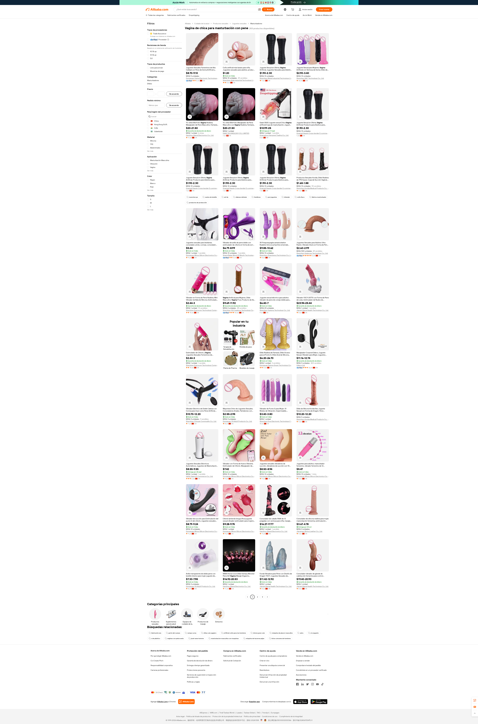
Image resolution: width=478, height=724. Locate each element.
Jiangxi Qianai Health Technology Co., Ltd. (313, 310)
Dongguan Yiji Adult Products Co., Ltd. (237, 421)
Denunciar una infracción (269, 682)
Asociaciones (301, 675)
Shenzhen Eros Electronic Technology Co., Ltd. (276, 421)
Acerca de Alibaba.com (160, 651)
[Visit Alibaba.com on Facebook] (297, 684)
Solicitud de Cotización (232, 661)
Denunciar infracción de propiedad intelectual (273, 676)
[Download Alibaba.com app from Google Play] (319, 701)
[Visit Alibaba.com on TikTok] (322, 684)
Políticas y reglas (193, 682)
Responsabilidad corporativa (162, 665)
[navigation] (164, 310)
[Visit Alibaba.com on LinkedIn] (302, 684)
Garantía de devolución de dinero (199, 661)
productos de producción (198, 202)
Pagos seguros (192, 656)
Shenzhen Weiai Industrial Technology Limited (276, 78)
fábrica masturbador (319, 197)
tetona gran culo (259, 633)
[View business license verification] (261, 720)
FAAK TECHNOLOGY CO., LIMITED (236, 133)
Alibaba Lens (162, 702)
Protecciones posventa (196, 670)
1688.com (213, 713)
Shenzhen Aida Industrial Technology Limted (239, 80)
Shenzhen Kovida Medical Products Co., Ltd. (313, 188)
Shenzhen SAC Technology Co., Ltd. (310, 78)
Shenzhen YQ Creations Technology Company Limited (239, 310)
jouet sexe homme (197, 638)
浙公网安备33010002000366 (279, 720)
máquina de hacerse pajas (255, 638)
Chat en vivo (264, 661)
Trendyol (265, 713)
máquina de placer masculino (282, 633)
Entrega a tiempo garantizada (198, 665)
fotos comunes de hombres (281, 638)
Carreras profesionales (159, 670)
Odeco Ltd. (301, 365)
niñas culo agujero (210, 633)
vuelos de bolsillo (211, 197)
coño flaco (300, 197)
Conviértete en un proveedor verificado (311, 670)
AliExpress (204, 713)
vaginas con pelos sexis (175, 638)
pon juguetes (272, 197)
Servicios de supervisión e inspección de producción (201, 676)
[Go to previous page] (247, 597)
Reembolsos (264, 670)
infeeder (287, 197)
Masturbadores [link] (256, 24)
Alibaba (188, 24)
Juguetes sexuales (239, 24)
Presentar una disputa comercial (272, 665)
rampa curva (191, 633)
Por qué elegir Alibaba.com (161, 656)
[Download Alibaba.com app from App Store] (300, 701)
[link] (475, 700)
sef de (226, 197)
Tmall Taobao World (226, 713)
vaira (301, 633)
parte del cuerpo (174, 633)
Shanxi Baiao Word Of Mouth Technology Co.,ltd (239, 255)
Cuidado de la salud (201, 24)
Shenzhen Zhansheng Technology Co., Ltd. (276, 255)
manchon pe (193, 197)
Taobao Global (249, 713)
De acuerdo (174, 94)
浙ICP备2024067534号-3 (302, 720)
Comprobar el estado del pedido (308, 665)
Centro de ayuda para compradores (273, 656)
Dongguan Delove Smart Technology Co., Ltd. (276, 365)
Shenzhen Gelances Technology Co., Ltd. (312, 253)
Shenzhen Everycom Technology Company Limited (202, 310)
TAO (258, 713)
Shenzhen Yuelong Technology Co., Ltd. (275, 310)
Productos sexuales (220, 24)
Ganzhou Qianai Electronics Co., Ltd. (200, 135)
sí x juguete (315, 633)
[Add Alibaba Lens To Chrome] (186, 701)
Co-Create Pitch (157, 661)
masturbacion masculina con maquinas (225, 638)
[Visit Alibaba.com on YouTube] (317, 684)
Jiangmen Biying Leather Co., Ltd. (309, 531)
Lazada (239, 713)
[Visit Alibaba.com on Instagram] (312, 684)
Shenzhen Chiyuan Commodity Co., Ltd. (201, 421)
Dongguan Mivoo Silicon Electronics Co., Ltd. (202, 255)
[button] (259, 9)
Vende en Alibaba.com (304, 656)
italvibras (257, 197)
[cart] (293, 10)
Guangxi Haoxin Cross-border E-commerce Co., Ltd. (313, 133)
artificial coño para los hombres (235, 633)
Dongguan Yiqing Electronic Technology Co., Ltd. (202, 78)
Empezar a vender (303, 661)
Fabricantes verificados (232, 656)
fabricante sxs (156, 633)
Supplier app (254, 702)
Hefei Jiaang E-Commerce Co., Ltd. (199, 476)
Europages (275, 713)
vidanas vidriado (241, 197)
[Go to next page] (267, 597)
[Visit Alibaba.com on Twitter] (307, 684)
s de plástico (155, 638)
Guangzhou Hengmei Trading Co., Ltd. (274, 135)
